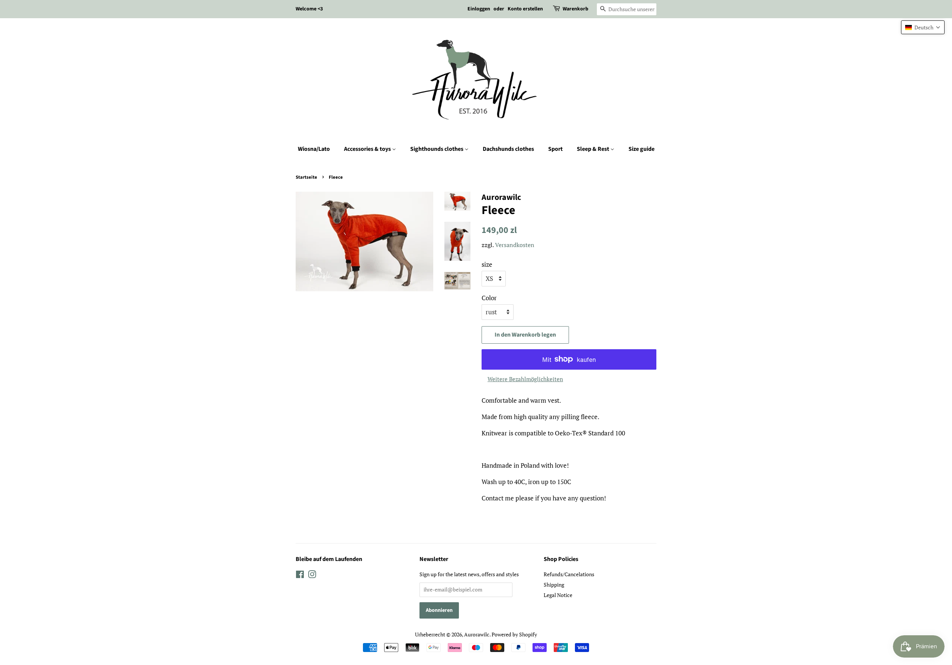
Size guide (641, 149)
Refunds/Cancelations (569, 574)
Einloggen (478, 9)
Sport (555, 149)
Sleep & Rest (593, 149)
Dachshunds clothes (508, 149)
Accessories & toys (368, 149)
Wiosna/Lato (314, 149)
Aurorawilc (476, 634)
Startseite (306, 177)
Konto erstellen (525, 9)
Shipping (554, 584)
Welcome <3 (309, 9)
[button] (922, 27)
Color (489, 297)
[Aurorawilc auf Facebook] (300, 575)
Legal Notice (558, 594)
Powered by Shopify (514, 634)
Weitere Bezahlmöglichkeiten (525, 379)
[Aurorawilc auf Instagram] (312, 575)
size (487, 264)
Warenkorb (575, 9)
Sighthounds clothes (437, 149)
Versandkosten (514, 245)
